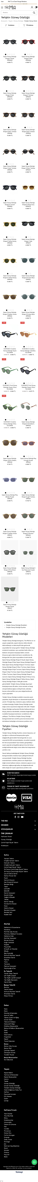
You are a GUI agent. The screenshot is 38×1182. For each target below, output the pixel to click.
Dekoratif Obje (9, 1024)
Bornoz (6, 987)
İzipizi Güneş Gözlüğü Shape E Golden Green (10, 313)
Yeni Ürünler (8, 1114)
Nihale (6, 951)
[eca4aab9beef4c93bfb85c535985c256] (11, 797)
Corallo (6, 1129)
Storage (7, 1142)
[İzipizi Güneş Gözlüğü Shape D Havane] (28, 516)
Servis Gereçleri (9, 893)
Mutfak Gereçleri (10, 938)
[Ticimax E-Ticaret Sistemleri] (19, 1172)
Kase (5, 906)
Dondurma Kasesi (10, 904)
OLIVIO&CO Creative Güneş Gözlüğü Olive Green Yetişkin (9, 423)
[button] (5, 54)
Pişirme (6, 960)
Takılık (6, 1081)
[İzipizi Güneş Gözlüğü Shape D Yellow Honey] (9, 261)
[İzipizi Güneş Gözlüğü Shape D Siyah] (9, 42)
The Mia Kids (8, 1116)
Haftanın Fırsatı (6, 836)
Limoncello (8, 1122)
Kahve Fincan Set (10, 876)
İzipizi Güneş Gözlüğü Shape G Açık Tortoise (9, 167)
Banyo (6, 1044)
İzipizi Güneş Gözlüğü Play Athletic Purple (10, 496)
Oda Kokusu (8, 1035)
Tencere (7, 964)
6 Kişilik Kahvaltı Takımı (12, 865)
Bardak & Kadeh (10, 910)
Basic (6, 1157)
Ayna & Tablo (8, 1015)
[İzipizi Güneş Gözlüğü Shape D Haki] (9, 78)
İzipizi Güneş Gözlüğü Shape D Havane (28, 532)
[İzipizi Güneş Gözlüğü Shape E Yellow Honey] (9, 224)
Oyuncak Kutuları (10, 1094)
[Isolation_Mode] (19, 807)
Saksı (5, 1030)
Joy (5, 1144)
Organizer (7, 1037)
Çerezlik (7, 889)
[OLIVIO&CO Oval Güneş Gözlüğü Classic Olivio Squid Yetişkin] (28, 370)
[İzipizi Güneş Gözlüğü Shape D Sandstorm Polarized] (28, 407)
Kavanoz (7, 930)
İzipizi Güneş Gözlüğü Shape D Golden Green (10, 532)
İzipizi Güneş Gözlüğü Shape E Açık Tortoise (28, 130)
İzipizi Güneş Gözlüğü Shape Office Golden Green (9, 460)
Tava (5, 962)
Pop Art (6, 1155)
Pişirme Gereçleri (10, 966)
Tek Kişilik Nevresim (11, 980)
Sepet (6, 1039)
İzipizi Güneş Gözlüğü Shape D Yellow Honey (9, 276)
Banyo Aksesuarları (11, 1057)
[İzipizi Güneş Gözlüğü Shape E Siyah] (9, 590)
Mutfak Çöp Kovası (11, 932)
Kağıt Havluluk (9, 942)
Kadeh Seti (8, 914)
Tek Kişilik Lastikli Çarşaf (12, 978)
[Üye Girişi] (32, 7)
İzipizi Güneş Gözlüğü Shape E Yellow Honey (9, 240)
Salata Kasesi (9, 908)
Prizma (6, 1152)
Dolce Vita (7, 1133)
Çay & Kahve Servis (10, 874)
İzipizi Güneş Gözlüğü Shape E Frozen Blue (28, 276)
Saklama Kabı (9, 936)
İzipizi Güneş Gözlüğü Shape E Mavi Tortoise (9, 130)
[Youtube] (22, 817)
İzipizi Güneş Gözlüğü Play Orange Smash (28, 459)
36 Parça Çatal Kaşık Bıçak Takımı (16, 871)
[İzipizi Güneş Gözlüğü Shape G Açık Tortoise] (9, 151)
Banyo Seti (8, 1048)
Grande (6, 1137)
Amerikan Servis (9, 958)
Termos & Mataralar (11, 1075)
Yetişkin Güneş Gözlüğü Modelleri (16, 625)
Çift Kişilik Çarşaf (10, 976)
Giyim (6, 1098)
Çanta (6, 1079)
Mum (6, 1011)
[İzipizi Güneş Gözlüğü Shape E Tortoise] (28, 78)
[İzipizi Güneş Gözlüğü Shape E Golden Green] (9, 297)
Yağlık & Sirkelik (9, 897)
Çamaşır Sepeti (9, 1050)
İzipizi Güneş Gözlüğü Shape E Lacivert (9, 203)
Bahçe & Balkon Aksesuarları (14, 1028)
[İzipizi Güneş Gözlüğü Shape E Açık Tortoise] (28, 115)
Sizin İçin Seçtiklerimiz (11, 1146)
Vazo (5, 1009)
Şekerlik (6, 891)
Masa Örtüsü (8, 996)
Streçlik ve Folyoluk (10, 949)
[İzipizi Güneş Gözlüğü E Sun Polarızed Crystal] (28, 553)
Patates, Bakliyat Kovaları (13, 934)
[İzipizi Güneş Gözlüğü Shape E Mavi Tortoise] (9, 115)
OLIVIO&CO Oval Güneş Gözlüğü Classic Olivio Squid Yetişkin (28, 386)
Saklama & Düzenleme (12, 927)
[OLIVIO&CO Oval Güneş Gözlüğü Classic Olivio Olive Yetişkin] (9, 370)
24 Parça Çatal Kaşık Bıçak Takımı (16, 869)
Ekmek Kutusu (9, 940)
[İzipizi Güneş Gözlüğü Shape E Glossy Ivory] (28, 188)
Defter (6, 1092)
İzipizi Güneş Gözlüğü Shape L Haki (28, 240)
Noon (6, 1148)
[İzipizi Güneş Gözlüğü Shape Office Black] (9, 553)
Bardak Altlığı (8, 884)
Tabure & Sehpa (9, 1022)
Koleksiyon (4, 845)
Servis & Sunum (9, 880)
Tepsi (6, 886)
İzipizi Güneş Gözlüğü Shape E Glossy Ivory (28, 203)
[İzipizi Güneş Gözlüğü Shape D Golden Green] (9, 516)
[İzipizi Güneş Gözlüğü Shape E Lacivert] (9, 188)
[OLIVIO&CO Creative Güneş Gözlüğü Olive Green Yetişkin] (9, 407)
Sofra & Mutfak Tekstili (12, 955)
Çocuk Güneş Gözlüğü (12, 1086)
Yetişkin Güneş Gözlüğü (12, 1088)
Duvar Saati (8, 1020)
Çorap (6, 1101)
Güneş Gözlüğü (6, 839)
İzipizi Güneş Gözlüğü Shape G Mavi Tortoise (28, 167)
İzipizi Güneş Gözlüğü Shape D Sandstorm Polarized (28, 423)
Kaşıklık (6, 945)
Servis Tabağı (8, 902)
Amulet (6, 1150)
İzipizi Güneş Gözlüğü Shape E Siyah (9, 605)
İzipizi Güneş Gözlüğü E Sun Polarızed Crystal (28, 569)
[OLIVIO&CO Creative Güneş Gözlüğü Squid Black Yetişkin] (9, 334)
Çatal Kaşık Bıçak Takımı (9, 842)
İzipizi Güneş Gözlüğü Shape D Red (28, 57)
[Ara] (34, 13)
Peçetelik (7, 947)
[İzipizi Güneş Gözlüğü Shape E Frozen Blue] (28, 261)
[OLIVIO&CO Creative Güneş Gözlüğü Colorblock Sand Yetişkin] (28, 334)
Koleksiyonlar (8, 1120)
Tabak (6, 899)
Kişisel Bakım (8, 1073)
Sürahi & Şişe (8, 895)
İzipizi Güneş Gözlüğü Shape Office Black (9, 569)
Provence (7, 1131)
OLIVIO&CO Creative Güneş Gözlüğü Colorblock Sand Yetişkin (28, 350)
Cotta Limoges (9, 1135)
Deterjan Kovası (9, 1053)
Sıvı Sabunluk (8, 1060)
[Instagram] (18, 817)
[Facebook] (15, 817)
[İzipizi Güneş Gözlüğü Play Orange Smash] (28, 443)
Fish (5, 1127)
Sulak (6, 1033)
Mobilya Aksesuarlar (11, 1026)
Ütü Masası (8, 1096)
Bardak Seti (8, 912)
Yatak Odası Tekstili (11, 973)
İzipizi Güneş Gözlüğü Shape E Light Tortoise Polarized (28, 496)
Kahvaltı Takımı (9, 863)
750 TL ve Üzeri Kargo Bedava (14, 1)
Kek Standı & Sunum (11, 882)
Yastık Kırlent (8, 989)
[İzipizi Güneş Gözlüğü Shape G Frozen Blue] (28, 297)
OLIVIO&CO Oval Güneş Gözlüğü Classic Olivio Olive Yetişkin (10, 386)
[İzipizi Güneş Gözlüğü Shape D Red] (28, 42)
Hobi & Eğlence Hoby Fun (13, 1090)
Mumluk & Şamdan (10, 1013)
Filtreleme (29, 25)
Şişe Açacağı (8, 953)
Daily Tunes (8, 1139)
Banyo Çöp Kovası (10, 1046)
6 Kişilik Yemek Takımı (11, 861)
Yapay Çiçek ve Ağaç (11, 1017)
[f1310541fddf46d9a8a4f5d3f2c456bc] (26, 797)
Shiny (6, 1118)
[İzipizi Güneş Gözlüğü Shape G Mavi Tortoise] (28, 151)
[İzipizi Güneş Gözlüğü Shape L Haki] (28, 224)
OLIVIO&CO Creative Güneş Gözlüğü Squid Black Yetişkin (9, 350)
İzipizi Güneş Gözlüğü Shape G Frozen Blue (28, 313)
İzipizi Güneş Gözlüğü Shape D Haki (9, 94)
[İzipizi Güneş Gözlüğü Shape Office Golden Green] (9, 443)
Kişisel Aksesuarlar (10, 1077)
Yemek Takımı (9, 859)
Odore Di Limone (10, 1124)
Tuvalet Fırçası (9, 1055)
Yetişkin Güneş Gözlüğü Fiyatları (16, 627)
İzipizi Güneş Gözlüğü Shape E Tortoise (28, 94)
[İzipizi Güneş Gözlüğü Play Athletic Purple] (9, 480)
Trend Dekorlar (9, 1041)
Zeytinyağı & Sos (10, 968)
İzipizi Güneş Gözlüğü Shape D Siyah (9, 57)
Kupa (6, 878)
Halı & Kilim (8, 982)
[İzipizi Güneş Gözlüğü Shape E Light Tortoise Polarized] (28, 480)
